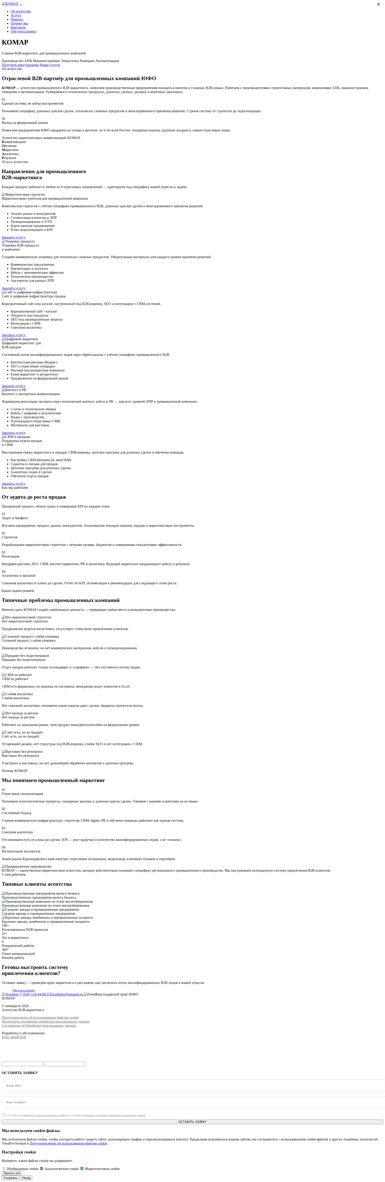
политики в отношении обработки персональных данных (114, 1115)
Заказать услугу (14, 237)
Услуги (16, 15)
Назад (26, 1178)
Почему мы (19, 23)
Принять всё (12, 1173)
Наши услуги (50, 65)
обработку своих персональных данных (45, 1115)
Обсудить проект (24, 31)
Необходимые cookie (22, 1169)
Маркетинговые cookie (102, 1169)
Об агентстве (21, 11)
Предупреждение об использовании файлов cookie (40, 1017)
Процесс (17, 19)
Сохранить (11, 1178)
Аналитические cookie (62, 1169)
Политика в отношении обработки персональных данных (46, 1021)
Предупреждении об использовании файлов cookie (68, 1143)
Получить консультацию (20, 65)
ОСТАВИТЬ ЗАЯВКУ (192, 1122)
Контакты (18, 27)
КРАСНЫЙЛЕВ (14, 1037)
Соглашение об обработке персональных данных (39, 1025)
